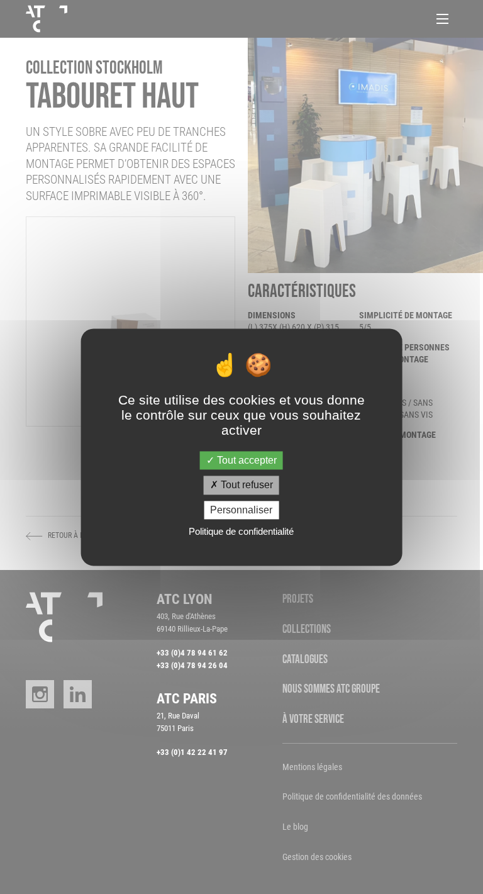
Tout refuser (245, 485)
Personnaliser (241, 510)
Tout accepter (245, 460)
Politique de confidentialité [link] (241, 531)
